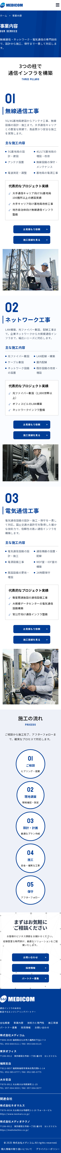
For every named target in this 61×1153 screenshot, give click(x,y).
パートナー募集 (8, 1027)
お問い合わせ (42, 1027)
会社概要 (5, 1022)
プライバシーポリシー (48, 1149)
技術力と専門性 (35, 1022)
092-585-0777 (12, 1072)
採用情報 (26, 1027)
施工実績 (53, 1022)
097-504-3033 (12, 1088)
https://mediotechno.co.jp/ (14, 1130)
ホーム (3, 15)
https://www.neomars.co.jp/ (15, 1113)
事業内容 (18, 1022)
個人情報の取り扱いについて (16, 1149)
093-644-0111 (12, 1043)
